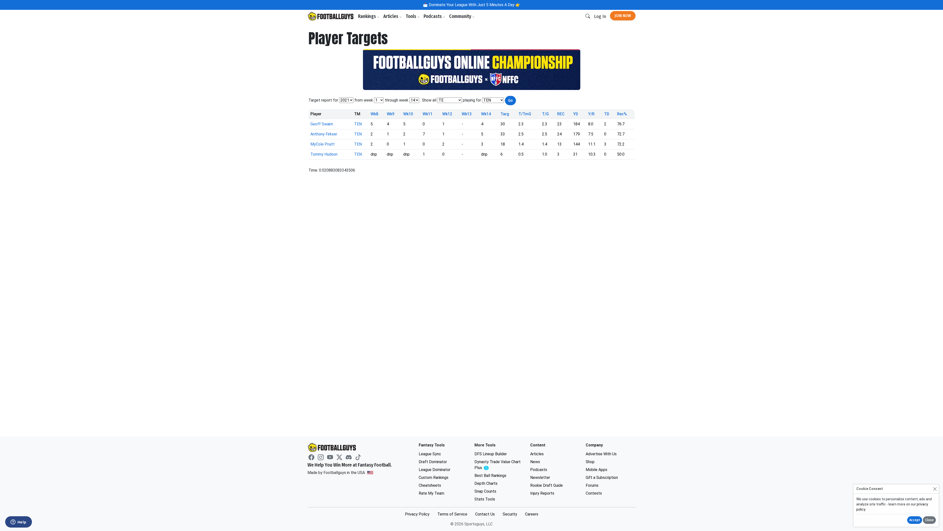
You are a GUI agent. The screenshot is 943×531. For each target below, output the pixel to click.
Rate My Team (431, 493)
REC (561, 114)
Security (510, 514)
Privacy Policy (417, 514)
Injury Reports (542, 493)
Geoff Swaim (321, 124)
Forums (592, 485)
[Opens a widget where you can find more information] (18, 522)
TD (606, 114)
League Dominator (434, 469)
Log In (600, 16)
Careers (531, 514)
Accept (914, 520)
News (535, 461)
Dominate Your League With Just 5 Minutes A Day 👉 (474, 4)
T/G (545, 114)
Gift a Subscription (602, 477)
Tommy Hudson (323, 154)
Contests (594, 493)
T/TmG (524, 114)
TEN (358, 124)
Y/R (591, 114)
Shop (590, 461)
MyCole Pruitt (322, 144)
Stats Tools (484, 499)
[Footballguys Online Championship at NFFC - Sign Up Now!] (471, 69)
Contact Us (485, 514)
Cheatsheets (430, 485)
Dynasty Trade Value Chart (497, 465)
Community (460, 16)
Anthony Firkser (323, 134)
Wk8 (374, 114)
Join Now (623, 15)
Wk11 (427, 114)
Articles (391, 16)
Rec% (622, 114)
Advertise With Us (601, 454)
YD (575, 114)
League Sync (430, 454)
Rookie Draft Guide (546, 485)
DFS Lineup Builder (490, 454)
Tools (411, 16)
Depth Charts (486, 483)
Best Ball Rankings (490, 475)
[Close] (934, 488)
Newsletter (540, 477)
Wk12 (447, 114)
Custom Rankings (433, 477)
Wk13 (467, 114)
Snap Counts (485, 491)
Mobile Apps (596, 469)
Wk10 (408, 114)
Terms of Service (452, 514)
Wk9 (390, 114)
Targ (504, 114)
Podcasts (433, 16)
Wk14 (486, 114)
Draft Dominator (433, 461)
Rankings (367, 16)
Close (929, 520)
